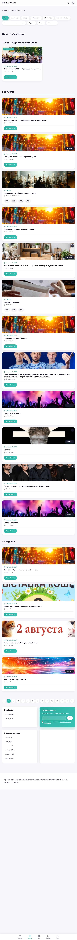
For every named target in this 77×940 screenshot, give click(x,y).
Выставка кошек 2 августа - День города (23, 606)
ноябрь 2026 (9, 758)
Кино (39, 938)
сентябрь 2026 (9, 750)
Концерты (15, 18)
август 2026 (9, 746)
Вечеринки (48, 18)
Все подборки (9, 719)
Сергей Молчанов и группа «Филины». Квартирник (26, 486)
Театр (25, 18)
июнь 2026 (8, 737)
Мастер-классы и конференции (14, 23)
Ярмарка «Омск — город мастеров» (20, 157)
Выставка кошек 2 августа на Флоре (21, 643)
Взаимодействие (11, 302)
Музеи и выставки (62, 18)
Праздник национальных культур (19, 229)
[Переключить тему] (73, 3)
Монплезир (9, 305)
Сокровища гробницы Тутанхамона (20, 193)
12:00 (7, 201)
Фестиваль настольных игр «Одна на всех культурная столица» (34, 266)
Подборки (48, 938)
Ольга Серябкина (12, 523)
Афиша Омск (9, 3)
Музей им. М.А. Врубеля (13, 196)
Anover (7, 450)
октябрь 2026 (9, 754)
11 (57, 701)
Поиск (57, 938)
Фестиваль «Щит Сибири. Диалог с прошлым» (25, 120)
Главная (4, 10)
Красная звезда (10, 379)
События (30, 938)
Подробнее (9, 77)
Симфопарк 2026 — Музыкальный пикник (22, 69)
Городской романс (12, 413)
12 (62, 701)
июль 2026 (8, 742)
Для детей (36, 18)
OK (70, 718)
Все (5, 18)
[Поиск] (68, 3)
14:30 (14, 310)
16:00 (21, 201)
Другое (31, 23)
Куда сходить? (9, 714)
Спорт (41, 23)
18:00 (28, 201)
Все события (12, 10)
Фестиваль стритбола (15, 679)
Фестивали (51, 23)
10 (52, 701)
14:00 (14, 201)
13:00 (7, 310)
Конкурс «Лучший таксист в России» (21, 570)
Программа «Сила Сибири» (16, 338)
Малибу (8, 489)
